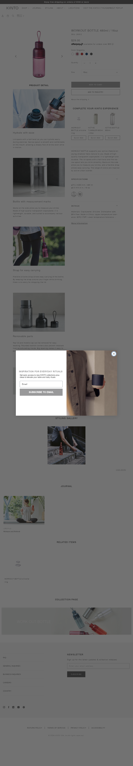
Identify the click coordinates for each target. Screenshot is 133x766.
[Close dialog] (114, 354)
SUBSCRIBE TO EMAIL (41, 392)
